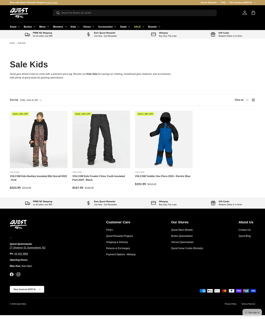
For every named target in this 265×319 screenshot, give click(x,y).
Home (12, 43)
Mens (42, 26)
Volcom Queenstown (182, 242)
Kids (73, 26)
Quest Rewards (209, 2)
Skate (123, 26)
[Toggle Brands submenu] (159, 27)
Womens (58, 26)
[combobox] (135, 13)
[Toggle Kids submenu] (78, 27)
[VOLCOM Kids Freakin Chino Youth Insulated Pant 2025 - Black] (101, 139)
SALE (137, 26)
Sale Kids (22, 43)
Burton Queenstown (182, 236)
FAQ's (109, 230)
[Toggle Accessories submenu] (115, 27)
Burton (28, 26)
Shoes (87, 26)
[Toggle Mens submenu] (48, 27)
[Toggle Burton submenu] (34, 27)
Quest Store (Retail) (182, 230)
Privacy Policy (230, 304)
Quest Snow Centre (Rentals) (187, 248)
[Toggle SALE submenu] (143, 27)
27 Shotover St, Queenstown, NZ (28, 247)
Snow (13, 26)
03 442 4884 (21, 253)
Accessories (105, 26)
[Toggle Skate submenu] (129, 27)
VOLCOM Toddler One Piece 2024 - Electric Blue (162, 176)
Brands (152, 26)
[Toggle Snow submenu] (19, 27)
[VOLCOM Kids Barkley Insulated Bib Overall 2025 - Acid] (38, 139)
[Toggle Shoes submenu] (93, 27)
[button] (253, 12)
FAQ (223, 2)
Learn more (52, 2)
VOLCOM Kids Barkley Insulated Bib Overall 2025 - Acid (38, 178)
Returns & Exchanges (118, 248)
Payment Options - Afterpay (121, 254)
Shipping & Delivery (117, 242)
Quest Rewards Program (119, 236)
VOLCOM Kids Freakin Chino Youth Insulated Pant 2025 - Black (98, 178)
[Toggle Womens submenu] (65, 27)
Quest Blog (245, 236)
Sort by (14, 100)
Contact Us (245, 230)
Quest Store (21, 304)
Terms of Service (248, 304)
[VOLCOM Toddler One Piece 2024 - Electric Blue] (164, 139)
